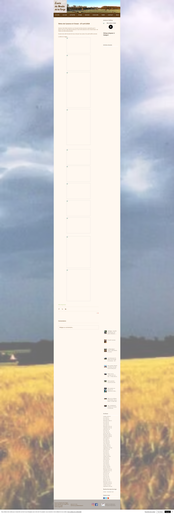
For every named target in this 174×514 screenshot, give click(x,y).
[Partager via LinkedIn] (65, 309)
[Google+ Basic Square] (108, 498)
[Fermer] (172, 512)
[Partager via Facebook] (59, 309)
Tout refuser (160, 512)
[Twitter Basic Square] (106, 498)
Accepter (168, 512)
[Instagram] (93, 504)
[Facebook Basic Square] (104, 498)
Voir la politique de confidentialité (74, 512)
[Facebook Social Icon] (96, 504)
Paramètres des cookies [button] (150, 512)
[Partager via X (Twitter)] (62, 309)
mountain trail (110, 491)
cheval (104, 491)
